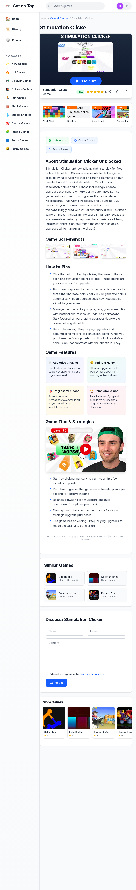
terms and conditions (92, 674)
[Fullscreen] (125, 92)
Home (43, 18)
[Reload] (118, 92)
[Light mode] (120, 6)
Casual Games (59, 18)
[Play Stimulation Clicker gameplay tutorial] (86, 449)
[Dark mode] (128, 6)
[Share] (110, 92)
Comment (56, 682)
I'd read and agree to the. (77, 674)
